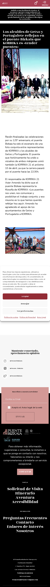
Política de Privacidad (28, 317)
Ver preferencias (25, 311)
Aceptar (25, 296)
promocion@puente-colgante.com (25, 580)
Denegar (25, 303)
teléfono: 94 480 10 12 (25, 573)
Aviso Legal (41, 317)
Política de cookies (11, 317)
